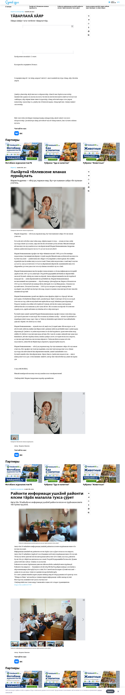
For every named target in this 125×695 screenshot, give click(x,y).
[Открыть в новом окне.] (18, 133)
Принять (110, 691)
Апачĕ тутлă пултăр (17, 12)
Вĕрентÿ (13, 167)
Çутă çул (12, 1)
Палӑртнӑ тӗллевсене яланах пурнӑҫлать (39, 7)
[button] (83, 619)
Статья (8, 7)
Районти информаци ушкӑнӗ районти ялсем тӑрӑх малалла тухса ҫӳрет (70, 7)
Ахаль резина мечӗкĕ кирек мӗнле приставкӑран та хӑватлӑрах (97, 7)
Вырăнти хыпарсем (17, 489)
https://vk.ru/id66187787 (23, 585)
